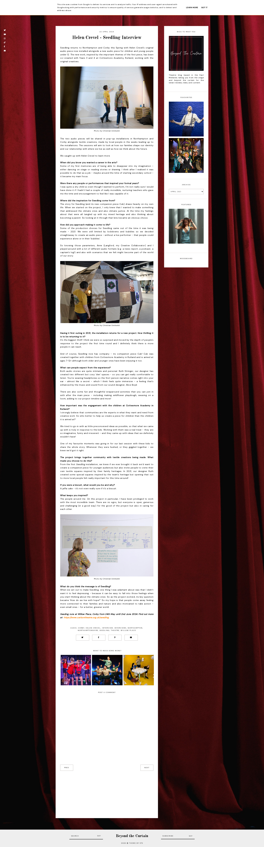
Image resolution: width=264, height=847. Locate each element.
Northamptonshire (88, 630)
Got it (204, 7)
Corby (81, 628)
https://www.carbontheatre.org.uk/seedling (86, 617)
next (146, 768)
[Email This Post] (131, 637)
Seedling (105, 630)
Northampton (135, 628)
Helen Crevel (93, 628)
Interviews (120, 628)
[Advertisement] (106, 792)
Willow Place (128, 630)
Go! (99, 836)
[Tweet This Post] (82, 637)
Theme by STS (136, 843)
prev (66, 768)
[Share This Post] (98, 637)
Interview (107, 628)
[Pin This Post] (115, 637)
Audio (73, 628)
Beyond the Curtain (132, 836)
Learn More (192, 7)
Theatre (115, 630)
